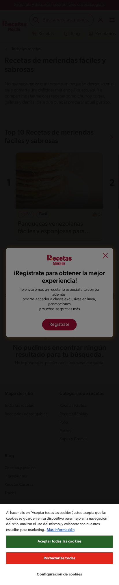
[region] (59, 544)
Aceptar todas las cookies (59, 541)
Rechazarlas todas (59, 558)
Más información (61, 530)
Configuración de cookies (59, 574)
